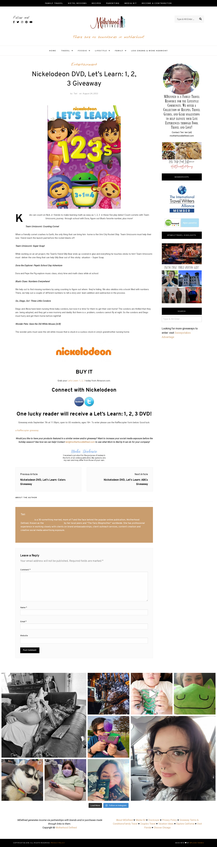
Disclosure (153, 820)
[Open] (43, 715)
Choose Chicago (162, 827)
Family (119, 51)
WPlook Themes (197, 843)
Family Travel (54, 3)
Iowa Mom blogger (53, 523)
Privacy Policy (169, 820)
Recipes (96, 3)
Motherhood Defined (66, 827)
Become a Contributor (157, 3)
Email (23, 621)
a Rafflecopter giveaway (27, 430)
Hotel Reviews (77, 3)
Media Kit (131, 3)
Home (52, 51)
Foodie (82, 51)
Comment (25, 570)
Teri (75, 93)
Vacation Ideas (166, 823)
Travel (65, 51)
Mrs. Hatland (27, 519)
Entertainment (84, 64)
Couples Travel (148, 823)
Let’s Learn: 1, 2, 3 (76, 380)
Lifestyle (101, 51)
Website (24, 635)
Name (23, 607)
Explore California (185, 823)
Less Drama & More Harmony (149, 51)
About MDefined (124, 820)
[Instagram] (82, 754)
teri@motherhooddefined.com (80, 442)
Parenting (113, 3)
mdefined (44, 676)
